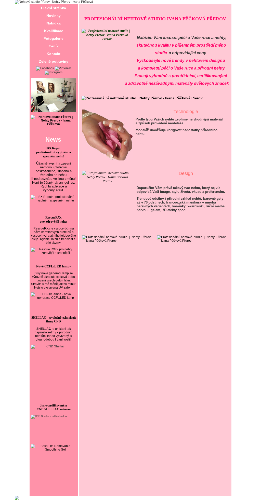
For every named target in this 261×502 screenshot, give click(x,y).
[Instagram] (53, 72)
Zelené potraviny (53, 61)
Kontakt (53, 54)
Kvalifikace (53, 31)
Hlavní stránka (53, 8)
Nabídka (53, 23)
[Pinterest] (63, 68)
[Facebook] (45, 68)
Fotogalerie (53, 38)
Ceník (54, 46)
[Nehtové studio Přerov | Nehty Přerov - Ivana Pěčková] (54, 2)
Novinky (53, 15)
